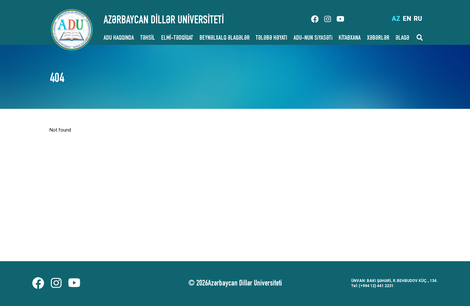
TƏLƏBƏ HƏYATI (271, 38)
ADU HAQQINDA (119, 38)
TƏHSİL (147, 38)
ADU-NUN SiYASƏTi (313, 38)
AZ (396, 18)
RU (418, 18)
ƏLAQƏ (402, 38)
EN (407, 18)
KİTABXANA (350, 38)
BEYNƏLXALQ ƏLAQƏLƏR (225, 38)
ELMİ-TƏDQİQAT (177, 38)
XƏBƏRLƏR (378, 38)
